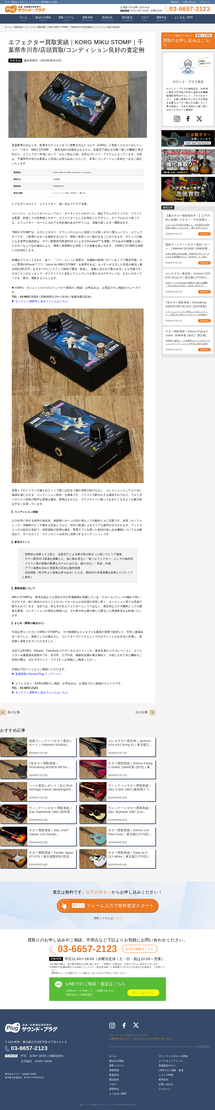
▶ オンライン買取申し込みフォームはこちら (40, 301)
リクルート (205, 2)
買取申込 (161, 18)
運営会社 (175, 2)
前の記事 (14, 712)
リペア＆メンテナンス (171, 1060)
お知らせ (204, 234)
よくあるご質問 (184, 18)
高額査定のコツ (167, 1065)
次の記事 (141, 712)
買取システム (66, 18)
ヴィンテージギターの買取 (173, 1056)
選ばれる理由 (43, 18)
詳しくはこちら (143, 992)
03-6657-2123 (189, 8)
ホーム (24, 18)
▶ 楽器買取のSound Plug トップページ (36, 673)
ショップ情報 (166, 1075)
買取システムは (107, 918)
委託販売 (127, 18)
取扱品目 (114, 1075)
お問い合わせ (189, 2)
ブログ (145, 18)
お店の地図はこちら (140, 949)
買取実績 (88, 18)
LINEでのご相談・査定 (171, 1070)
